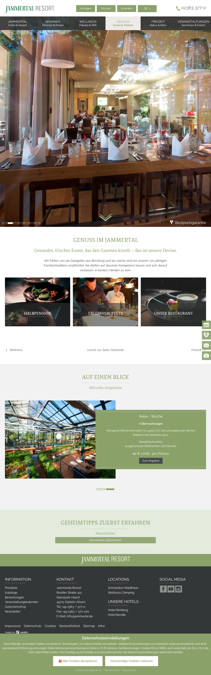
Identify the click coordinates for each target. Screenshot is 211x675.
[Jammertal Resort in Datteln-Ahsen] (29, 9)
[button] (4, 223)
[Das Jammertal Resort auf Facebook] (163, 589)
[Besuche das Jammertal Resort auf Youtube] (170, 589)
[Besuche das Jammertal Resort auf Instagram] (178, 589)
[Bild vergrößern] (60, 439)
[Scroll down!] (105, 217)
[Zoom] (105, 121)
